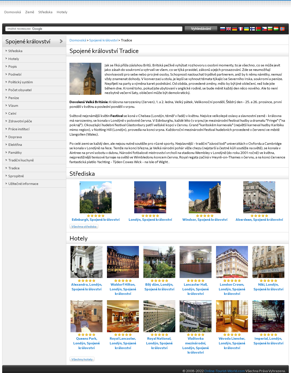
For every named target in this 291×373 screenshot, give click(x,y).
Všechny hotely (82, 359)
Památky (15, 152)
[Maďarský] (276, 28)
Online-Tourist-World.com (224, 371)
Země (29, 12)
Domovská (12, 12)
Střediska (45, 12)
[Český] (264, 28)
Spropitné (16, 176)
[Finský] (252, 28)
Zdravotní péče (20, 121)
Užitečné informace (23, 183)
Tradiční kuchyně (21, 160)
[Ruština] (222, 28)
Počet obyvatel (20, 90)
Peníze (13, 98)
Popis (12, 66)
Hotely (62, 12)
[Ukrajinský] (246, 28)
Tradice (14, 168)
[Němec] (234, 28)
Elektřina (15, 144)
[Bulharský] (270, 28)
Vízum (13, 105)
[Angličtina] (228, 28)
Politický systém (20, 82)
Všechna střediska (84, 226)
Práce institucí (18, 129)
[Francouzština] (240, 28)
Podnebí (14, 74)
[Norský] (282, 28)
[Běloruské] (258, 28)
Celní (12, 113)
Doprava (15, 137)
